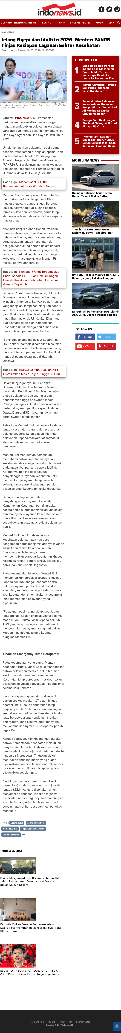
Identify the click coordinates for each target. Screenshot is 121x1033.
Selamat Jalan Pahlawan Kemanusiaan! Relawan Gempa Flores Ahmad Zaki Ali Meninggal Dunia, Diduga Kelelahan (99, 107)
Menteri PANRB (10, 828)
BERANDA (7, 22)
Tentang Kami (38, 1021)
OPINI (112, 22)
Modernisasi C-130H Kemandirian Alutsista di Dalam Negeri (29, 184)
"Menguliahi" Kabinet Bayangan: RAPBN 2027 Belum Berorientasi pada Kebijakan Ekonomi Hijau (99, 141)
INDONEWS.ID (25, 117)
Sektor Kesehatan (11, 834)
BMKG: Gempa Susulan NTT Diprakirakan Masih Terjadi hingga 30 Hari (31, 371)
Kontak (61, 1021)
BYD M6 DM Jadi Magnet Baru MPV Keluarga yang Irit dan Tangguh (95, 276)
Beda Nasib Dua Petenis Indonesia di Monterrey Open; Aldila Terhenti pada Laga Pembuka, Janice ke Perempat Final (98, 72)
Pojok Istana (99, 24)
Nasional (20, 22)
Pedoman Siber (82, 1021)
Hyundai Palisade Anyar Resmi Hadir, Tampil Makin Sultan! (92, 194)
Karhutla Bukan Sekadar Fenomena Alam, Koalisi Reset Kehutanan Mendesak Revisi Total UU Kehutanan (31, 927)
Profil (86, 22)
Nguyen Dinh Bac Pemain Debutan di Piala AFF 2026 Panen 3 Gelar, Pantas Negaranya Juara (30, 972)
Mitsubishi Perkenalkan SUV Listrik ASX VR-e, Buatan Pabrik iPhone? (95, 313)
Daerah (75, 22)
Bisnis (32, 22)
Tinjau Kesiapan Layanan (33, 828)
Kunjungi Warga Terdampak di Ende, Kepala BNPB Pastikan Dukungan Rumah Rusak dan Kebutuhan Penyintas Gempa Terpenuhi (31, 277)
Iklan (69, 1021)
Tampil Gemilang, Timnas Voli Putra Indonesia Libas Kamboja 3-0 (99, 88)
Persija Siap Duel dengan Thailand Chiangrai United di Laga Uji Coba (99, 123)
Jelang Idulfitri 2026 (36, 822)
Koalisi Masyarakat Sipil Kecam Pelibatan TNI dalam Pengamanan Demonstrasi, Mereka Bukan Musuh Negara (29, 881)
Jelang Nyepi (17, 822)
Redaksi (51, 1021)
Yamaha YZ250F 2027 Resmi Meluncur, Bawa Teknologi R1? (92, 231)
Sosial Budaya (46, 24)
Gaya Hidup (62, 24)
